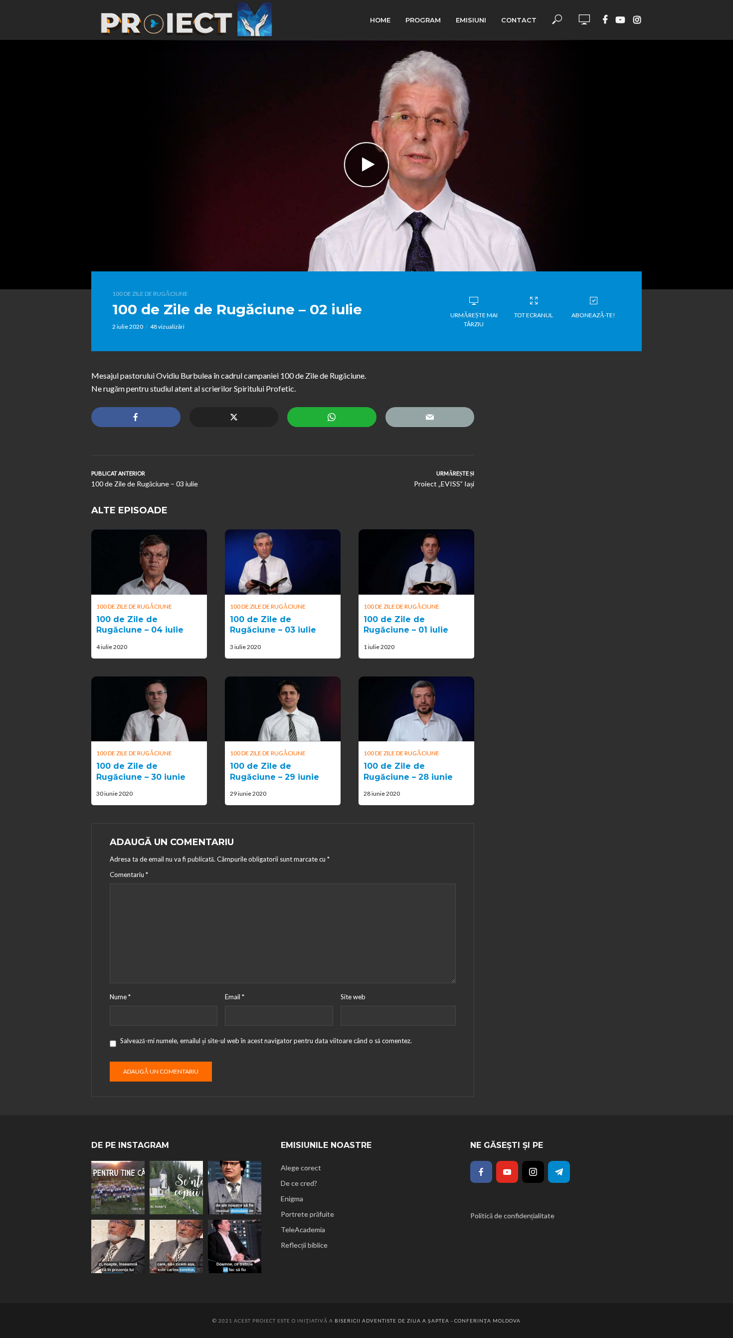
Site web (353, 997)
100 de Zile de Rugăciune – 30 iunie (140, 771)
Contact (519, 20)
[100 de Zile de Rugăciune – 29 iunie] (283, 708)
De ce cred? (299, 1183)
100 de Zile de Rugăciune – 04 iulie (139, 625)
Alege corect (301, 1167)
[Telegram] (559, 1172)
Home (380, 20)
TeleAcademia (303, 1229)
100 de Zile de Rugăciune (150, 293)
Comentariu (129, 875)
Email (234, 997)
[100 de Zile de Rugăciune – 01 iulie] (416, 561)
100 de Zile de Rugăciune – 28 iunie (408, 771)
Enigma (292, 1198)
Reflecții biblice (304, 1245)
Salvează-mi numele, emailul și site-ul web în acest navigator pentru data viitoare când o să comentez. (266, 1041)
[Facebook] (481, 1172)
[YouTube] (507, 1172)
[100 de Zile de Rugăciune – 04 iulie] (149, 561)
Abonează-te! (593, 315)
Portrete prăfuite (307, 1214)
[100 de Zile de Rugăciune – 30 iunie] (149, 708)
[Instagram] (533, 1172)
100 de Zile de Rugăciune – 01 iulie (406, 625)
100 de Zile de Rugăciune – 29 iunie (274, 771)
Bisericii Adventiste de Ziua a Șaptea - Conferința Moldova (428, 1321)
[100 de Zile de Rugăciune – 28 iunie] (416, 708)
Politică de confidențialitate (512, 1215)
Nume (120, 997)
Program (423, 20)
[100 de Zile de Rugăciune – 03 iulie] (283, 561)
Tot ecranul (533, 315)
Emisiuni (471, 20)
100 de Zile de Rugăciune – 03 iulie (273, 625)
